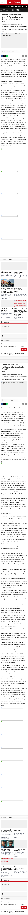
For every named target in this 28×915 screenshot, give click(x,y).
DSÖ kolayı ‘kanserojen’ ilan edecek (7, 309)
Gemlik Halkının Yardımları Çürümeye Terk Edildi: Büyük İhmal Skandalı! (7, 868)
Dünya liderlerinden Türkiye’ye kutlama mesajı (19, 868)
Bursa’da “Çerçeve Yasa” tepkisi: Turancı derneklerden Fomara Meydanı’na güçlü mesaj (7, 290)
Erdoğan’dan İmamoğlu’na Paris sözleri (19, 290)
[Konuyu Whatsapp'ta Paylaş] (7, 56)
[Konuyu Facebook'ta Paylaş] (2, 56)
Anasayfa (4, 21)
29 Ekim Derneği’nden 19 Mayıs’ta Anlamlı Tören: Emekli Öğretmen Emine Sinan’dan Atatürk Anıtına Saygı (20, 311)
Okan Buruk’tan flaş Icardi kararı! (19, 829)
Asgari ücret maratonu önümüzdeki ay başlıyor (7, 271)
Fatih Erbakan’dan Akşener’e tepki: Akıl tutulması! (19, 272)
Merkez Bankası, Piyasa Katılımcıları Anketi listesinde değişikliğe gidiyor (7, 831)
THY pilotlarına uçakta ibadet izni (20, 849)
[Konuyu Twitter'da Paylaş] (4, 56)
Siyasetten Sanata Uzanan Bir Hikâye (6, 849)
